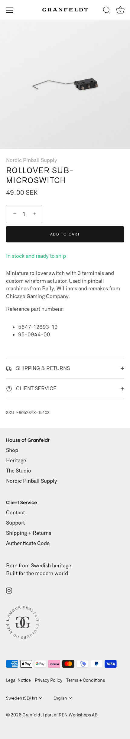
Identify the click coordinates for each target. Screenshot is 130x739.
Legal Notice (18, 680)
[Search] (106, 11)
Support (15, 522)
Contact (15, 512)
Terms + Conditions (85, 680)
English (60, 698)
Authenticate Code (28, 543)
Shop (12, 450)
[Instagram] (9, 590)
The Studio (18, 470)
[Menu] (9, 10)
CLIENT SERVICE (36, 388)
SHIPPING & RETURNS (42, 368)
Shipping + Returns (28, 533)
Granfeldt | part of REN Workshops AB (60, 714)
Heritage (16, 460)
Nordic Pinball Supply (31, 160)
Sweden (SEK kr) (21, 698)
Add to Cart (65, 234)
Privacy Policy (48, 680)
